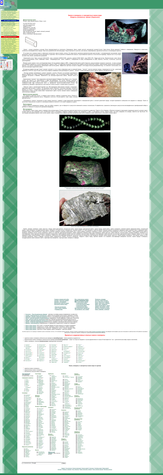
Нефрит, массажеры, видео (9, 47)
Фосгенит (54, 404)
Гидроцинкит (54, 385)
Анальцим (80, 421)
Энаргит (80, 357)
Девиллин (54, 420)
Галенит (27, 406)
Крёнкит (53, 422)
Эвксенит (81, 356)
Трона (53, 402)
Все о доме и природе (61, 308)
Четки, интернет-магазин (98, 469)
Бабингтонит (80, 437)
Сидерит (53, 399)
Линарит (53, 424)
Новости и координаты (7, 52)
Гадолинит (42, 349)
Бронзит (27, 449)
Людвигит (54, 391)
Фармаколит (81, 348)
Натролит (54, 444)
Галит (41, 351)
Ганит (40, 398)
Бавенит (79, 438)
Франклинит (41, 401)
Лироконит (54, 349)
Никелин (53, 356)
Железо (27, 382)
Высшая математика (60, 307)
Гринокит (27, 410)
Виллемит (67, 415)
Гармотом (54, 437)
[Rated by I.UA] (11, 58)
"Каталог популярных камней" (98, 331)
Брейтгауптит (43, 346)
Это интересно (69, 468)
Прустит (66, 345)
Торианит (66, 362)
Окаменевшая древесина (42, 453)
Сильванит (27, 433)
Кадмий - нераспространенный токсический (36, 320)
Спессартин (80, 380)
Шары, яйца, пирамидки (8, 44)
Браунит (66, 412)
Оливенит (67, 401)
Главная (63, 468)
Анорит (79, 411)
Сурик (40, 400)
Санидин (80, 416)
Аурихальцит (54, 380)
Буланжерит (28, 402)
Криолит (40, 386)
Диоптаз (66, 447)
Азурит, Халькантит (54, 376)
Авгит (26, 448)
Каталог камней (85, 468)
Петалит (79, 426)
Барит (53, 414)
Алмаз (26, 379)
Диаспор (40, 417)
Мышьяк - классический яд (32, 323)
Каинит (53, 421)
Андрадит (80, 377)
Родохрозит (54, 397)
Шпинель (40, 404)
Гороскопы (91, 468)
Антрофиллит (81, 435)
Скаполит (80, 428)
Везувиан (67, 446)
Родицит (53, 396)
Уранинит (81, 346)
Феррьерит (54, 448)
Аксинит (66, 442)
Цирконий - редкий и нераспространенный (36, 316)
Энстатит (27, 456)
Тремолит (80, 451)
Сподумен (27, 453)
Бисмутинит (42, 345)
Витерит (41, 348)
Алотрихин (54, 409)
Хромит (40, 403)
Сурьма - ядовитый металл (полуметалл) (36, 315)
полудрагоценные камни (9, 28)
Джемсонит (27, 411)
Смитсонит (54, 400)
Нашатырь (54, 354)
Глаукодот (42, 354)
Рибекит (79, 447)
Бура (53, 381)
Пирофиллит (80, 445)
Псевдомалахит (68, 405)
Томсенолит (41, 392)
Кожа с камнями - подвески (102, 309)
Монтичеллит (67, 426)
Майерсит (41, 388)
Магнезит (54, 392)
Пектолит (80, 444)
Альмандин (80, 376)
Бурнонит (27, 404)
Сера (65, 354)
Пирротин (27, 427)
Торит (80, 345)
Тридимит (41, 441)
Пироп (79, 379)
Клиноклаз (67, 394)
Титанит (66, 430)
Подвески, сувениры (100, 299)
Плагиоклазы (80, 415)
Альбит (79, 410)
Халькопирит (28, 442)
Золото (27, 383)
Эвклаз (66, 437)
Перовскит (41, 429)
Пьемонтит (67, 452)
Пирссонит (54, 395)
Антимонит (28, 349)
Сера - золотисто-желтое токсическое (35, 319)
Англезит (53, 413)
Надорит (40, 390)
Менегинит (27, 420)
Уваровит (80, 381)
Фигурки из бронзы (108, 469)
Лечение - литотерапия (7, 14)
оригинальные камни (8, 31)
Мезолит (53, 443)
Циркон (80, 354)
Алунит (53, 410)
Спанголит (54, 426)
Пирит (26, 426)
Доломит (53, 386)
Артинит (53, 379)
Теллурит (41, 438)
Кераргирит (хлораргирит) (42, 384)
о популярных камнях (8, 25)
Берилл (27, 357)
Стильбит (54, 446)
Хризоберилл (41, 402)
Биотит (79, 386)
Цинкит (40, 445)
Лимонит (40, 425)
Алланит (66, 441)
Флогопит (80, 392)
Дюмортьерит (68, 421)
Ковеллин (27, 417)
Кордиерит (67, 449)
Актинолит (80, 434)
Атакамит (41, 375)
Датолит (66, 420)
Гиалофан (80, 412)
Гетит (40, 416)
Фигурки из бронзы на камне (9, 49)
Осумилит (67, 451)
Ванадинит (67, 384)
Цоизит (66, 455)
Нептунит (80, 443)
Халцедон (41, 444)
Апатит (66, 379)
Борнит (27, 400)
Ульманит (27, 440)
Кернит (53, 389)
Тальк (79, 450)
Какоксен (67, 392)
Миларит (66, 450)
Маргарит (80, 390)
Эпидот (66, 457)
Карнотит (42, 360)
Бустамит (80, 439)
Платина (27, 385)
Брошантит (54, 416)
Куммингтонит (81, 442)
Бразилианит (67, 383)
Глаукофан (80, 441)
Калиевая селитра (55, 387)
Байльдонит (28, 356)
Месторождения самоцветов (9, 33)
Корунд (40, 422)
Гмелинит (54, 439)
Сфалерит (27, 437)
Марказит (54, 351)
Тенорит (40, 439)
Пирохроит (41, 432)
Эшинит (80, 359)
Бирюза (66, 382)
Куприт (40, 424)
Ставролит (67, 429)
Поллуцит (80, 427)
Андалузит (67, 411)
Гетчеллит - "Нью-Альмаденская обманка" (36, 314)
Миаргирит (27, 421)
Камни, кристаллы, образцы (9, 42)
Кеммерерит (80, 399)
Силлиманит (67, 428)
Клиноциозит (67, 448)
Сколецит (54, 445)
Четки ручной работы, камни (9, 45)
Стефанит (27, 436)
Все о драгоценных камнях (82, 299)
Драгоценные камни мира (8, 22)
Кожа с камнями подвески (8, 51)
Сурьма (66, 359)
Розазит (53, 398)
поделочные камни (7, 29)
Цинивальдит (80, 393)
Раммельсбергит (68, 346)
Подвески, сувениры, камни (9, 38)
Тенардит (54, 427)
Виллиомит (41, 377)
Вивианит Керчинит (69, 388)
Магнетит (41, 399)
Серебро (27, 389)
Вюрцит (27, 405)
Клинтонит (80, 387)
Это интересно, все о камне (9, 34)
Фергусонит (41, 443)
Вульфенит (54, 417)
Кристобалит (41, 423)
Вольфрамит (41, 414)
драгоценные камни (7, 27)
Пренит (79, 446)
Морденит (54, 442)
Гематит (40, 415)
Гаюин (79, 422)
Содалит (79, 429)
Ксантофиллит (81, 388)
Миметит (67, 398)
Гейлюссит (54, 384)
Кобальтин (54, 346)
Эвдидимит (80, 453)
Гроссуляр (80, 378)
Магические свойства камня (9, 16)
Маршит (40, 389)
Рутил (40, 435)
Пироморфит (54, 360)
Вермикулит (80, 398)
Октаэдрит (41, 427)
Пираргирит (27, 425)
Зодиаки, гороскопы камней (61, 300)
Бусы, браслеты (75, 469)
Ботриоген (54, 415)
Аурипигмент (29, 354)
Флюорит (40, 393)
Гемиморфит (67, 418)
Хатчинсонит (81, 351)
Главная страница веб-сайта (9, 11)
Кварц (40, 420)
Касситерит (41, 419)
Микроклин (80, 413)
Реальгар (66, 348)
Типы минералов (26, 373)
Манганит (41, 426)
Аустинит (67, 380)
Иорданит (42, 359)
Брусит (40, 413)
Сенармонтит (67, 352)
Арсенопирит (29, 352)
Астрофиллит (41, 451)
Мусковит (80, 391)
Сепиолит (80, 402)
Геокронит (42, 352)
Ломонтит (54, 441)
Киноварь (54, 345)
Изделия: (60, 469)
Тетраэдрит (67, 360)
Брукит (40, 412)
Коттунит (54, 348)
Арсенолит (28, 351)
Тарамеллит (67, 453)
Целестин (81, 352)
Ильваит (66, 422)
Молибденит (28, 423)
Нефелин (80, 425)
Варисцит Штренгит (67, 386)
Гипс (53, 418)
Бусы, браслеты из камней (8, 40)
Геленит (66, 417)
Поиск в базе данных (30, 325)
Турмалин (67, 454)
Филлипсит (54, 449)
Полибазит (27, 428)
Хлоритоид (67, 434)
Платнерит (41, 433)
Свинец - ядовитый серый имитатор (34, 322)
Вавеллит (67, 387)
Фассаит (27, 454)
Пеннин (79, 401)
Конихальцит (82, 360)
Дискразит (27, 412)
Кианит (66, 424)
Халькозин (81, 349)
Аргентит (27, 396)
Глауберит (54, 419)
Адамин (27, 345)
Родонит (79, 449)
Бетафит (28, 359)
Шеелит (53, 431)
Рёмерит (53, 425)
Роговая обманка (81, 448)
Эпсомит (53, 432)
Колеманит (54, 390)
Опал (40, 428)
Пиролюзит (41, 430)
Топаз (66, 431)
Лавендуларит (68, 395)
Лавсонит (67, 425)
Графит (27, 380)
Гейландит (54, 438)
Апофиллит (80, 436)
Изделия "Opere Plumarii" (101, 300)
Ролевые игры (58, 309)
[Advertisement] (73, 269)
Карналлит (41, 382)
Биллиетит (28, 360)
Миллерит (27, 422)
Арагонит (54, 378)
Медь (26, 384)
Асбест (80, 362)
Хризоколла (80, 405)
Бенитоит (67, 443)
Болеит (40, 376)
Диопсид (27, 451)
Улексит (53, 403)
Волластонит (80, 440)
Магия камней (106, 468)
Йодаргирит (41, 380)
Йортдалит (67, 423)
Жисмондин (54, 440)
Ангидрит (54, 412)
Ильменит (41, 418)
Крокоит (53, 423)
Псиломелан (41, 434)
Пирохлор (54, 362)
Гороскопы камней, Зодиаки (9, 13)
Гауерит (27, 407)
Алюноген (54, 411)
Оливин (66, 427)
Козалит (27, 418)
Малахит (53, 393)
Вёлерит (66, 413)
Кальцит (53, 388)
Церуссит (54, 405)
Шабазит (53, 450)
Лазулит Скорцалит (69, 396)
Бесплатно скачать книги (8, 18)
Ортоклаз (80, 414)
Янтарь (40, 454)
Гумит (66, 419)
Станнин (27, 435)
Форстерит (67, 433)
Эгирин (27, 455)
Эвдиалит (67, 456)
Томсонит (54, 447)
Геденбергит (28, 450)
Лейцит (79, 424)
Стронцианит (67, 357)
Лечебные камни (98, 468)
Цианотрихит (54, 430)
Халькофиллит (68, 408)
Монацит (53, 352)
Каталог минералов (77, 468)
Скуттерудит (67, 356)
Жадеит (27, 452)
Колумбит (41, 421)
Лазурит (79, 423)
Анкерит (53, 377)
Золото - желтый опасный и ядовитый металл (37, 318)
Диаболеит (41, 379)
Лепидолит (80, 389)
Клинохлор (80, 400)
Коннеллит (41, 385)
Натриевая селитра (56, 394)
